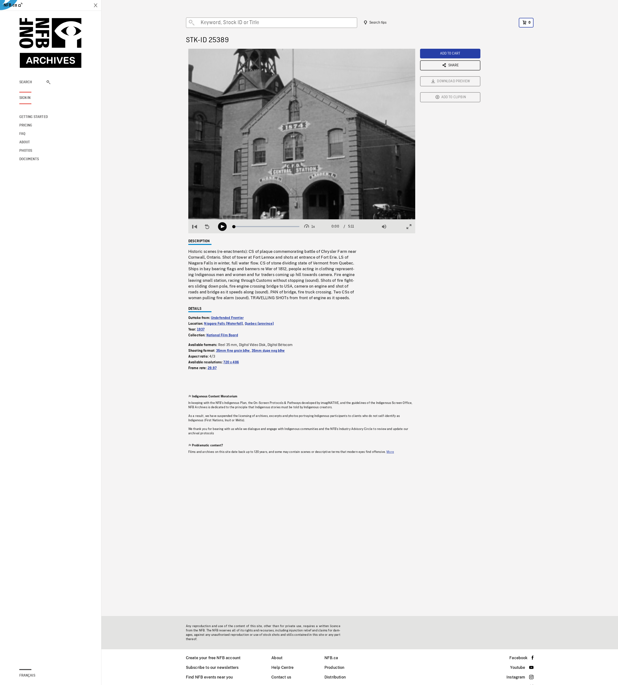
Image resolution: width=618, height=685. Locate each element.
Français (27, 676)
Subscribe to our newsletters (212, 667)
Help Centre (282, 667)
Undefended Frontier (227, 318)
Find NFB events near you (209, 677)
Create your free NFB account (213, 658)
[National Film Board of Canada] (50, 43)
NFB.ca (331, 658)
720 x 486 (231, 362)
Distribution (335, 677)
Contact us (281, 677)
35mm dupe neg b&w (268, 351)
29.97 (212, 368)
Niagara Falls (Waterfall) (223, 324)
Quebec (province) (259, 324)
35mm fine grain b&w (233, 351)
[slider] (266, 226)
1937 (201, 330)
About (276, 658)
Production (334, 667)
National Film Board (222, 335)
